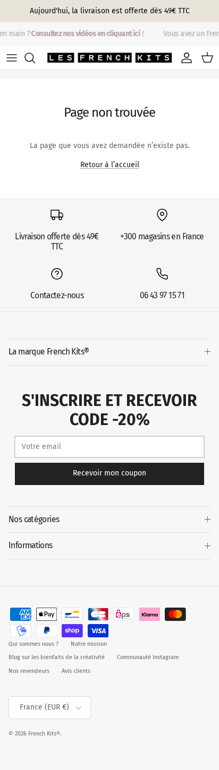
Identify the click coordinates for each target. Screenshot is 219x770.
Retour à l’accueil (109, 164)
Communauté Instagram (148, 657)
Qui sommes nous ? (33, 644)
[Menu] (11, 58)
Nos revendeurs (29, 671)
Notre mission (89, 644)
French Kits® (44, 733)
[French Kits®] (109, 58)
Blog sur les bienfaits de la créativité (57, 657)
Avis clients (76, 671)
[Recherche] (35, 58)
